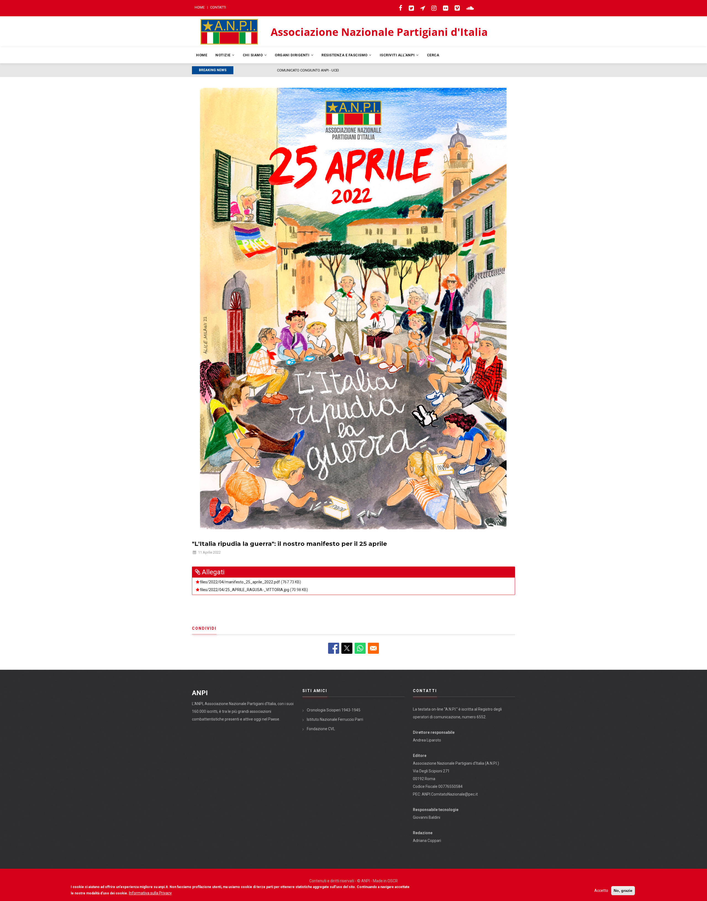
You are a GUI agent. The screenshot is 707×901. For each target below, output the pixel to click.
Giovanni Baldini (426, 817)
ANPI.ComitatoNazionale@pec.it (450, 794)
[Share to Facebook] (333, 648)
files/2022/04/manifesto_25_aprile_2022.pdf (240, 582)
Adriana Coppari (427, 840)
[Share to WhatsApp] (360, 648)
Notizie (223, 55)
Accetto (601, 890)
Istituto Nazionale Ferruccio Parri (335, 719)
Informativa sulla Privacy (150, 893)
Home (200, 7)
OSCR (392, 881)
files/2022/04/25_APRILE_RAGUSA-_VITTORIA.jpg (244, 590)
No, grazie (623, 890)
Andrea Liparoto (427, 740)
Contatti (218, 7)
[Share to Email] (373, 648)
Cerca (433, 55)
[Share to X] (346, 648)
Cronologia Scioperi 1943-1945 (333, 710)
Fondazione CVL (321, 729)
